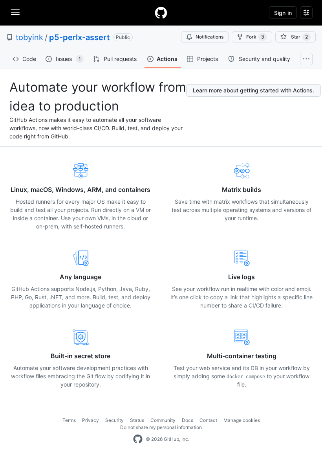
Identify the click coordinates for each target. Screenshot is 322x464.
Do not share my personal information (161, 427)
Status (137, 420)
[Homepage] (161, 12)
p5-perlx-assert (79, 37)
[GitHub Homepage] (138, 439)
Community (163, 420)
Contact (208, 420)
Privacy (90, 420)
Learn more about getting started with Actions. (253, 90)
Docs (187, 420)
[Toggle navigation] (15, 12)
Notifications (209, 37)
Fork (255, 37)
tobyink (29, 37)
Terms (69, 420)
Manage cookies (241, 420)
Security (114, 420)
